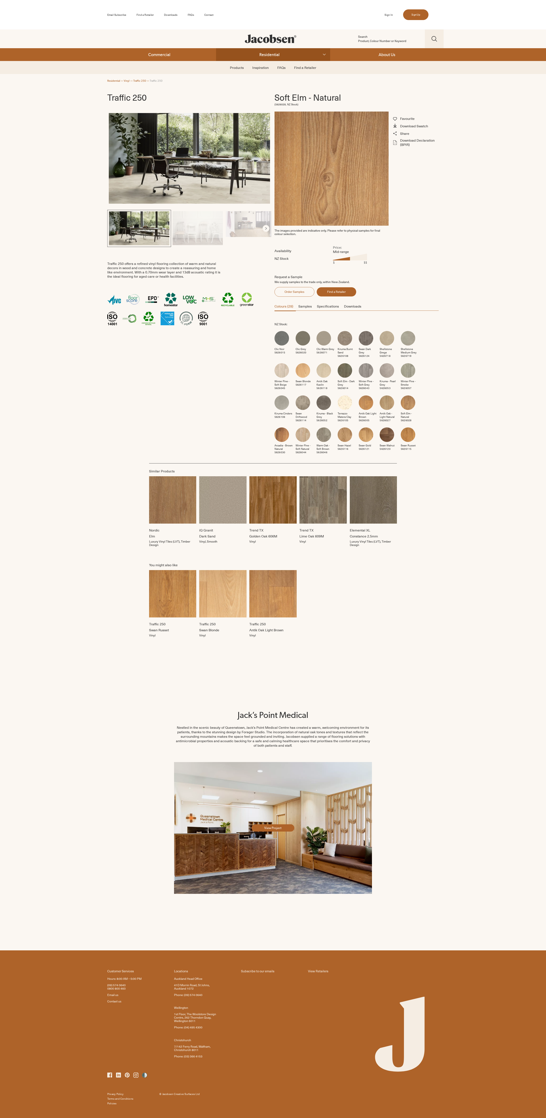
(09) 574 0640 (116, 985)
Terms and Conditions (120, 1098)
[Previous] (112, 228)
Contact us (114, 1001)
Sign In (389, 15)
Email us (112, 995)
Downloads (170, 15)
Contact (208, 15)
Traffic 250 (139, 80)
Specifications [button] (328, 306)
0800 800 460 (116, 988)
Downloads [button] (352, 306)
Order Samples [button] (294, 291)
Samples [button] (305, 306)
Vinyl (126, 80)
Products (237, 67)
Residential (269, 54)
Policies (112, 1103)
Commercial (159, 54)
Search (362, 37)
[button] (415, 126)
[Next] (266, 228)
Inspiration (260, 67)
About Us (387, 54)
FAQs (191, 15)
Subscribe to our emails (257, 970)
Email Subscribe (116, 15)
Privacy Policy (115, 1094)
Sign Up (415, 14)
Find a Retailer (145, 15)
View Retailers (318, 970)
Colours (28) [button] (283, 306)
